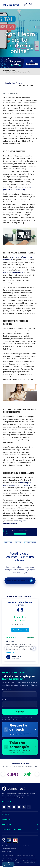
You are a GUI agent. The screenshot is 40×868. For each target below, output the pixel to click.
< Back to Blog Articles (12, 83)
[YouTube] (4, 807)
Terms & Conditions (8, 846)
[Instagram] (19, 807)
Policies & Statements (9, 848)
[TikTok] (29, 807)
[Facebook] (14, 807)
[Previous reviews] (6, 648)
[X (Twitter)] (9, 807)
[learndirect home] (13, 788)
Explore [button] (5, 814)
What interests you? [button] (11, 829)
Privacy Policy (27, 717)
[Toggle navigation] (36, 4)
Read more (10, 652)
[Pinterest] (24, 807)
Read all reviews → (20, 630)
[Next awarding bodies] (37, 774)
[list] (20, 774)
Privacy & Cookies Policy (24, 846)
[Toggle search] (30, 4)
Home (7, 70)
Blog (13, 70)
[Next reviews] (34, 648)
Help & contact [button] (9, 824)
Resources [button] (6, 819)
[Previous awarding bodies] (3, 774)
